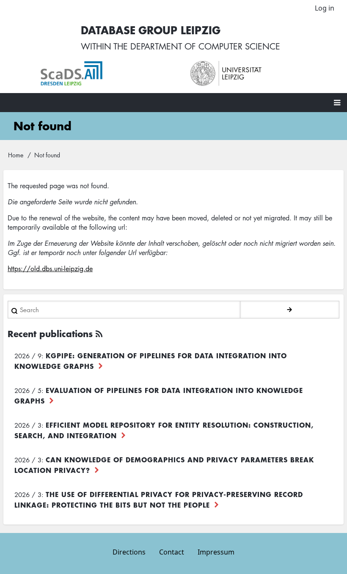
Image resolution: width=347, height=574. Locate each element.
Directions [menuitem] (129, 552)
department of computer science (205, 46)
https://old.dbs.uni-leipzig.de (50, 268)
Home (15, 155)
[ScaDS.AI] (107, 73)
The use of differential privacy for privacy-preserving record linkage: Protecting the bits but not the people (158, 499)
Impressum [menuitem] (216, 552)
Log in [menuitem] (324, 8)
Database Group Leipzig (150, 30)
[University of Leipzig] (257, 73)
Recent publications (50, 333)
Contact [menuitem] (171, 552)
